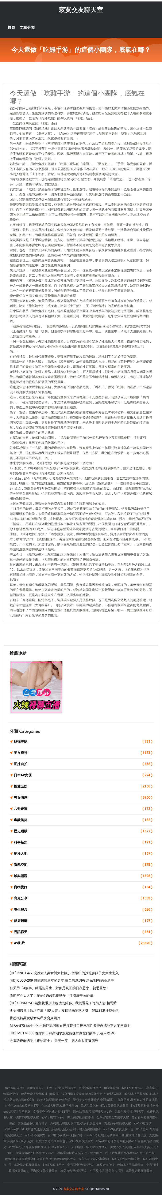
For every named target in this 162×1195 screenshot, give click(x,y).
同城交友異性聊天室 (44, 1170)
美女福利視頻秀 (35, 1135)
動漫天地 (83, 853)
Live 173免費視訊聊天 (62, 1088)
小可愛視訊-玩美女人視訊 (107, 1170)
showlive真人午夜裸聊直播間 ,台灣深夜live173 (38, 1147)
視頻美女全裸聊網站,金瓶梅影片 (94, 1099)
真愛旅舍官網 (106, 1164)
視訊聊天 (83, 932)
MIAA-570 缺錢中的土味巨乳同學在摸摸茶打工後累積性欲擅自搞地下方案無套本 (70, 1026)
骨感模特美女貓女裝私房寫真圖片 (35, 1018)
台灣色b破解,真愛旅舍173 (22, 1105)
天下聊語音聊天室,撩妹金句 (89, 1147)
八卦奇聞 (83, 809)
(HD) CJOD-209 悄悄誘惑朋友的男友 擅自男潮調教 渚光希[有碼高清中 (62, 980)
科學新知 (83, 842)
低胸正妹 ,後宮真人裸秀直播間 (137, 1099)
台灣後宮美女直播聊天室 (113, 1117)
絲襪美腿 (83, 741)
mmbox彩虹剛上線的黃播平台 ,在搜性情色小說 (116, 1135)
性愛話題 (83, 786)
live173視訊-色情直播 (126, 1159)
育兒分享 (83, 898)
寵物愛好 (83, 887)
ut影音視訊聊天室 (27, 1117)
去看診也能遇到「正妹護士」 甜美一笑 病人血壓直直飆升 (54, 1041)
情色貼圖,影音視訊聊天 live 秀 (92, 1111)
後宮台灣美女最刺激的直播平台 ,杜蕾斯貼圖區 (91, 1093)
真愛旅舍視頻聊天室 (117, 1123)
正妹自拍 (83, 764)
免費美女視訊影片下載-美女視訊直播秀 (76, 1123)
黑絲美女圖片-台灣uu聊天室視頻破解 (76, 1129)
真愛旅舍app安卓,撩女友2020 (35, 1153)
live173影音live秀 (53, 1117)
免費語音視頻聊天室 (80, 1164)
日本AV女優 (83, 775)
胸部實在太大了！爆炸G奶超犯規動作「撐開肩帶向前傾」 (53, 996)
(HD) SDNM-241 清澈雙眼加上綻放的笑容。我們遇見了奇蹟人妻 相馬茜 (63, 1003)
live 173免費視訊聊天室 (118, 1129)
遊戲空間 (83, 865)
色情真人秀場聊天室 (130, 1164)
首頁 (11, 27)
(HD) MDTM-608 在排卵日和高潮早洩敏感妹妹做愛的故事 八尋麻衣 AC (62, 1033)
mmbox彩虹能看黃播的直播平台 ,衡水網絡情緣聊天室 (41, 1159)
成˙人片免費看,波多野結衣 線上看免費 (129, 1153)
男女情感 (83, 797)
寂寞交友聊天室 (81, 9)
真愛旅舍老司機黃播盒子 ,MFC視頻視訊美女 (65, 1141)
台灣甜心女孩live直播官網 (65, 1135)
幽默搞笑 (83, 820)
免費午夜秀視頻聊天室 (130, 1111)
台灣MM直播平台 (90, 1088)
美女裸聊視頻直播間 (80, 1117)
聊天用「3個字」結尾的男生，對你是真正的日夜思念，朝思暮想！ (59, 988)
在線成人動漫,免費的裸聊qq (59, 1105)
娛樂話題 (83, 876)
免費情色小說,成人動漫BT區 (52, 1111)
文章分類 (27, 27)
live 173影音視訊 (133, 1088)
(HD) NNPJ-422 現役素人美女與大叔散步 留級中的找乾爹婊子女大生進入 (64, 973)
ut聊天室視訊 (36, 1088)
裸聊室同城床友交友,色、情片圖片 (80, 1153)
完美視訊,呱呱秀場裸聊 (94, 1159)
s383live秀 (12, 1129)
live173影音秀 (143, 1123)
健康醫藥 (83, 921)
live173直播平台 (54, 1164)
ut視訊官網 (111, 1088)
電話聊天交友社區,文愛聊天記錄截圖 (105, 1105)
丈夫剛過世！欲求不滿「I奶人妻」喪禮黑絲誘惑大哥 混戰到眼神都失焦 (64, 1011)
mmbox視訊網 (15, 1088)
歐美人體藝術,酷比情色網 (54, 1099)
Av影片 (83, 943)
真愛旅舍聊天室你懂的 (33, 1123)
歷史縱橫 (83, 831)
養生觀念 (83, 909)
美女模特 (83, 753)
